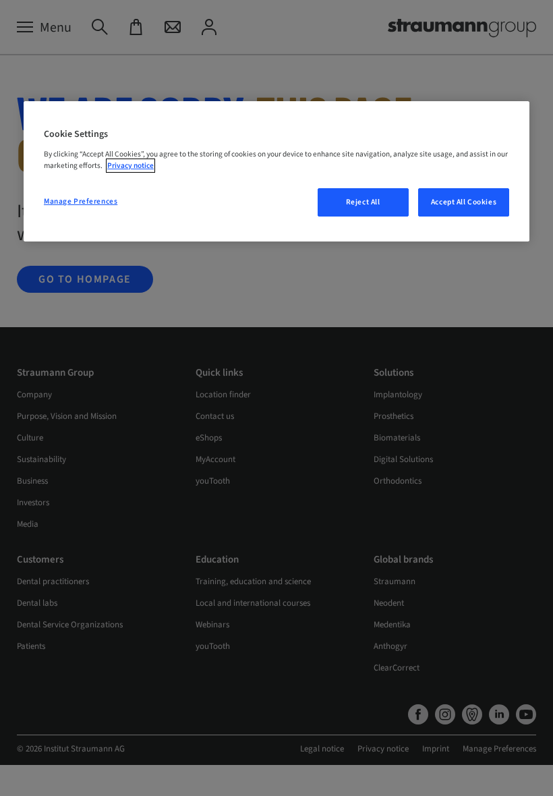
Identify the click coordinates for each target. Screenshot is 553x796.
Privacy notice (130, 165)
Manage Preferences (80, 201)
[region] (276, 171)
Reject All (363, 202)
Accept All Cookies (463, 202)
